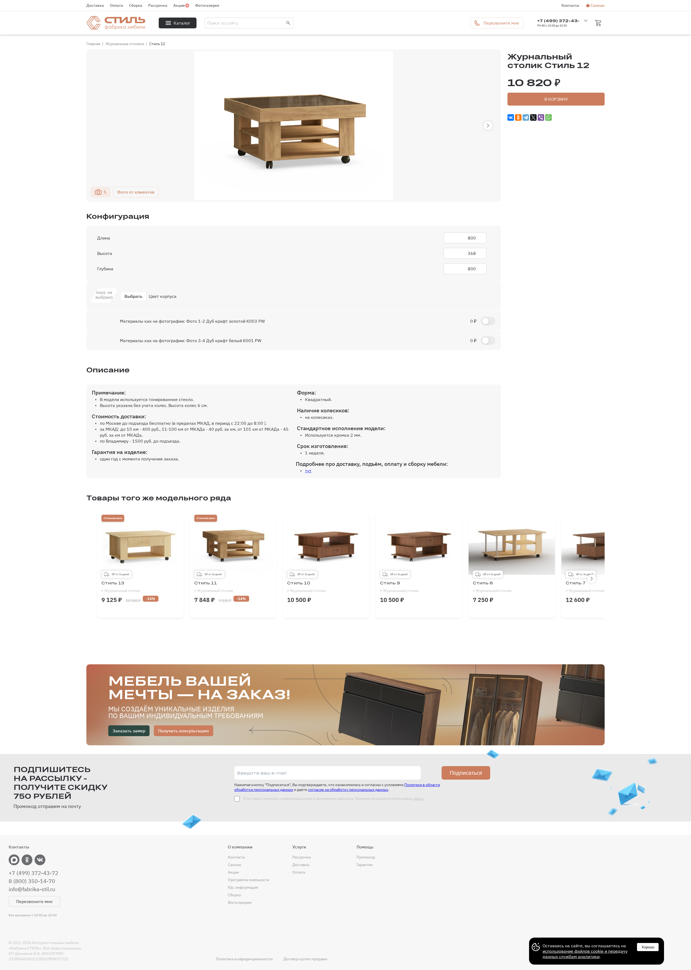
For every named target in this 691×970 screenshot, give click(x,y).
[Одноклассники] (518, 117)
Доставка (95, 5)
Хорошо (648, 947)
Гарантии (364, 864)
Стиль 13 (120, 587)
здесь (419, 798)
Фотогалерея (207, 5)
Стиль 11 (213, 587)
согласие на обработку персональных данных (348, 789)
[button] (488, 125)
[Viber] (541, 117)
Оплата (116, 5)
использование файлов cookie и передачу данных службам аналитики (585, 953)
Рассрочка (157, 5)
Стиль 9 (399, 587)
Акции (179, 5)
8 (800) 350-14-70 (32, 881)
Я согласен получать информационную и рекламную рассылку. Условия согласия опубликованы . (333, 798)
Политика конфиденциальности (244, 958)
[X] (533, 117)
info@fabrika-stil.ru (32, 889)
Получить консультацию (183, 730)
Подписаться (466, 773)
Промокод (366, 857)
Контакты (570, 5)
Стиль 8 (492, 587)
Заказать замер (129, 730)
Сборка (135, 5)
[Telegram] (526, 117)
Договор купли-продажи (305, 958)
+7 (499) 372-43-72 (33, 873)
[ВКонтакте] (510, 117)
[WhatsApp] (548, 117)
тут (308, 470)
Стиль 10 (306, 587)
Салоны (598, 5)
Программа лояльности (248, 879)
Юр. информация (243, 887)
